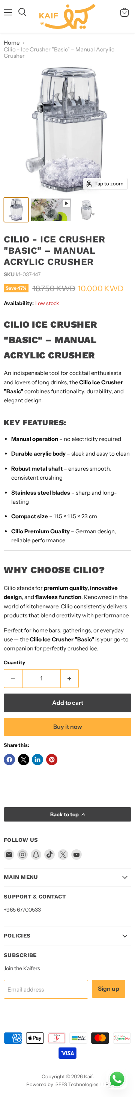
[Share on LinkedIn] (37, 759)
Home (12, 42)
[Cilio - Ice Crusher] (16, 210)
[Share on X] (23, 759)
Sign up (108, 988)
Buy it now (67, 726)
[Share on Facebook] (9, 759)
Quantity (14, 662)
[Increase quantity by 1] (70, 678)
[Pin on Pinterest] (51, 759)
